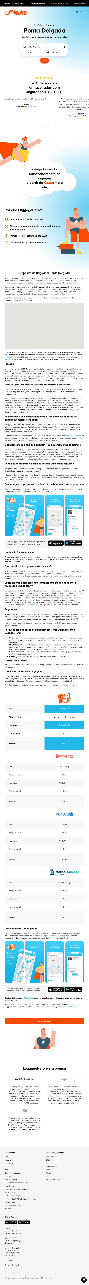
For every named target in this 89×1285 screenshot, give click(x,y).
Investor (10, 1163)
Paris (48, 1170)
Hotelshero (9, 1176)
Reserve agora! (44, 1021)
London (49, 1163)
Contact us (9, 1260)
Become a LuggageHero (14, 1173)
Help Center (9, 1186)
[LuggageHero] (16, 14)
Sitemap (8, 1209)
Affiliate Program (11, 1179)
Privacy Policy (10, 1202)
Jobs (9, 1166)
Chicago (49, 1160)
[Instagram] (12, 1265)
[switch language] (76, 12)
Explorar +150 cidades (54, 1179)
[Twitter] (8, 1265)
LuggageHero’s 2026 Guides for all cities (20, 1199)
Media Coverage (13, 1196)
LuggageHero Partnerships (17, 1183)
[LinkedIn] (19, 1265)
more (78, 109)
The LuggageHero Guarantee (18, 1189)
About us (8, 1160)
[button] (84, 1280)
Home (7, 1157)
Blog (6, 1170)
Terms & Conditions (12, 1205)
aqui (66, 559)
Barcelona (50, 1157)
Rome (48, 1173)
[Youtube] (15, 1265)
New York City (51, 1166)
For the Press (10, 1192)
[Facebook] (5, 1265)
